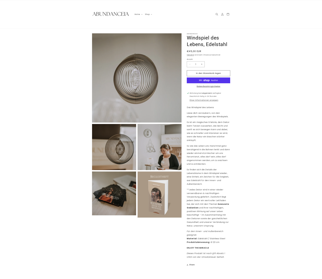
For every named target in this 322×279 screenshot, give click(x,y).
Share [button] (192, 264)
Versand (190, 55)
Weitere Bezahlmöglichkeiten (208, 86)
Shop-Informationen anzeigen (204, 100)
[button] (138, 14)
